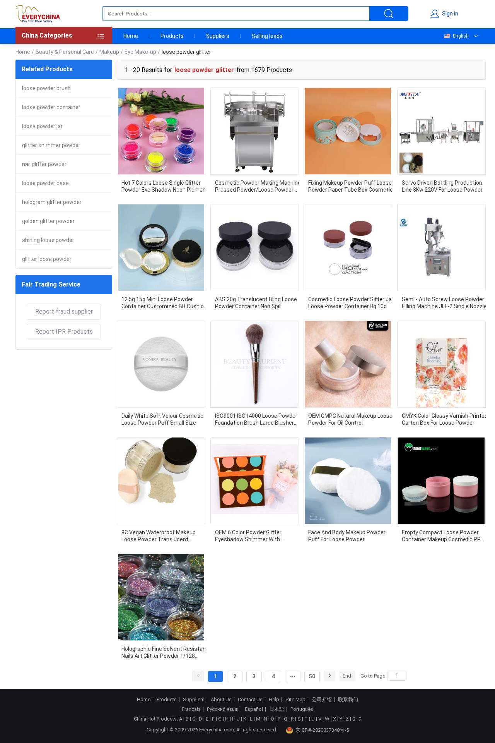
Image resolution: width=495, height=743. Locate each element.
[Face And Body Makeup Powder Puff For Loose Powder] (348, 481)
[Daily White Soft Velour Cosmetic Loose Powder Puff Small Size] (161, 364)
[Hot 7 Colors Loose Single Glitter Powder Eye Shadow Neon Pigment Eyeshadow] (161, 131)
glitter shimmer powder (51, 145)
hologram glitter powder (52, 202)
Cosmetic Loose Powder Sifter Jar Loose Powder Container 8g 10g (351, 302)
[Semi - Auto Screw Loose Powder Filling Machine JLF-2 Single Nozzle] (441, 247)
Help (274, 699)
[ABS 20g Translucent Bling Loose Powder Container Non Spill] (255, 247)
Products (172, 36)
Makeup (109, 52)
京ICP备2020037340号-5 (322, 730)
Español (254, 709)
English (461, 36)
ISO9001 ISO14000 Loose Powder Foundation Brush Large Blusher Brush (256, 419)
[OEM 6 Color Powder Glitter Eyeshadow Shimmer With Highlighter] (255, 481)
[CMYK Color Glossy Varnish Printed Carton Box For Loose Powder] (441, 364)
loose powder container (51, 107)
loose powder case (45, 183)
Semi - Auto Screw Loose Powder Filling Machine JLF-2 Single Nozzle (444, 302)
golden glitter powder (48, 221)
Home (130, 36)
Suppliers (217, 36)
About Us (221, 699)
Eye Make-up (140, 52)
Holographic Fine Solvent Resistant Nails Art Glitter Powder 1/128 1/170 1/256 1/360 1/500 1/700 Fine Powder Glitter (164, 652)
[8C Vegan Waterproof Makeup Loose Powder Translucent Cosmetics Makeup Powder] (161, 481)
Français (191, 709)
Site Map (295, 699)
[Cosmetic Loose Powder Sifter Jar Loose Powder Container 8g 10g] (348, 247)
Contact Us (250, 699)
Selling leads (267, 36)
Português (301, 709)
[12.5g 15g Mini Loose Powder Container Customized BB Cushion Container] (161, 247)
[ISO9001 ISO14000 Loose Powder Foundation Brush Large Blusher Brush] (255, 364)
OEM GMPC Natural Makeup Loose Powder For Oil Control (350, 419)
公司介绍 (322, 699)
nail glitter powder (44, 164)
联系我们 (348, 699)
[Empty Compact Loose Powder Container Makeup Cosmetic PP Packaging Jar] (441, 481)
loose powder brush (46, 88)
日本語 (276, 709)
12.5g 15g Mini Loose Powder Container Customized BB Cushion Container (164, 302)
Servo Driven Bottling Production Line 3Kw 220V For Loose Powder (442, 186)
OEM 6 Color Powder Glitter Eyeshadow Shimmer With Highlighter (248, 535)
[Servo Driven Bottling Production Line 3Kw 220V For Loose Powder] (441, 131)
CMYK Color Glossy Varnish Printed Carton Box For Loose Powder (445, 419)
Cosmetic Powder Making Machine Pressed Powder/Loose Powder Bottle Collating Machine (258, 186)
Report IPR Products (64, 331)
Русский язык (223, 709)
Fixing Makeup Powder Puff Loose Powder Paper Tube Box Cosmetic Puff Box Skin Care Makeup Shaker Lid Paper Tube (351, 186)
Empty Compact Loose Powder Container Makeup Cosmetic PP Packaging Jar (441, 535)
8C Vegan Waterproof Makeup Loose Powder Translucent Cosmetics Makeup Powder (158, 535)
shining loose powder (48, 240)
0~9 (356, 719)
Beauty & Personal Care (65, 52)
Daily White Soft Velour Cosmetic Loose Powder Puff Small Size (162, 419)
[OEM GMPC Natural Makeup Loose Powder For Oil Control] (348, 364)
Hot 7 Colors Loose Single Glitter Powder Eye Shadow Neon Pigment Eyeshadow (164, 186)
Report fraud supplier (64, 311)
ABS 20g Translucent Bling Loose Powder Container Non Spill (256, 302)
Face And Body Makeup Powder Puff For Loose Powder (347, 535)
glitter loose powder (47, 259)
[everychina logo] (37, 13)
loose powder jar (42, 126)
